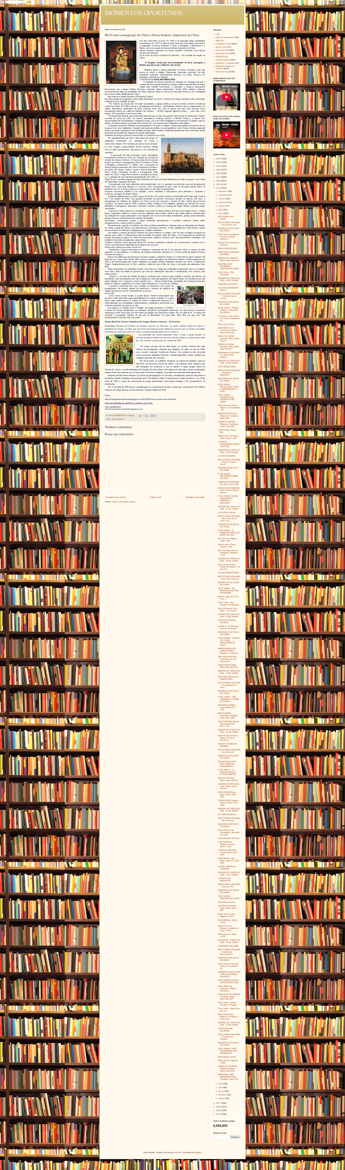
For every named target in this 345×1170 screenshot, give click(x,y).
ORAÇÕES (220, 56)
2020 (218, 181)
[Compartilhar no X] (149, 415)
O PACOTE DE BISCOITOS (224, 879)
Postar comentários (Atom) (123, 502)
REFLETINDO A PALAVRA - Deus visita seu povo (229, 577)
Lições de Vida (222, 50)
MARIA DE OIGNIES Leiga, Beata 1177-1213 (227, 707)
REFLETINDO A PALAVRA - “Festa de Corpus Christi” (229, 462)
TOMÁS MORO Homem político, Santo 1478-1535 (228, 802)
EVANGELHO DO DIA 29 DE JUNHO (228, 303)
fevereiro (222, 1095)
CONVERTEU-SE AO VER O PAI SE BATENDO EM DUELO (229, 974)
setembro (222, 202)
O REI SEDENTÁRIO (227, 367)
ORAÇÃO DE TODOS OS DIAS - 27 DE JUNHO (229, 507)
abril (220, 1087)
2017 (218, 1103)
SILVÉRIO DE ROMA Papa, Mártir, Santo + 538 (228, 908)
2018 (218, 188)
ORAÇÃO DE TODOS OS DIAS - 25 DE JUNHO (229, 615)
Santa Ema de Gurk (226, 324)
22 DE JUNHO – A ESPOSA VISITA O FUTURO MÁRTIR (227, 772)
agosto (221, 206)
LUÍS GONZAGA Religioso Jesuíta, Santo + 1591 (226, 844)
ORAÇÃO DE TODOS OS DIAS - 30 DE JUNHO (229, 279)
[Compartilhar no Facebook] (152, 415)
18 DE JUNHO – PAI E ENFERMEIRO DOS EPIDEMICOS (227, 1050)
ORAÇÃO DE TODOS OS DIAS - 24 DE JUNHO (229, 672)
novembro (223, 195)
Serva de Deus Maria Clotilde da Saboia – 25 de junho (229, 567)
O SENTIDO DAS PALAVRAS (225, 1029)
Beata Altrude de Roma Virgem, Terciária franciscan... (228, 738)
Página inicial (155, 497)
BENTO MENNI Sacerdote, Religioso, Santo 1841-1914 (228, 715)
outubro (222, 199)
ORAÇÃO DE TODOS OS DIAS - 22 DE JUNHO (229, 810)
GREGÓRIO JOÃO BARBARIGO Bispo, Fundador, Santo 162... (229, 1076)
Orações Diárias (222, 60)
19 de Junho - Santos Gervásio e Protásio (227, 1003)
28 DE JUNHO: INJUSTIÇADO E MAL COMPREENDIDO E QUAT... (228, 387)
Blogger (198, 1152)
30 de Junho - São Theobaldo (226, 273)
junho (221, 213)
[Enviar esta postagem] (140, 415)
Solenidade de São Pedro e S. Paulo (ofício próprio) (229, 354)
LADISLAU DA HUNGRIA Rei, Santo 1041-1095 (228, 483)
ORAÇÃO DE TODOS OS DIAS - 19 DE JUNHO (229, 1023)
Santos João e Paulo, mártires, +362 (227, 545)
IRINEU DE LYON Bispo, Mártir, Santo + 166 (228, 437)
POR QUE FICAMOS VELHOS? (227, 621)
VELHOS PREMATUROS (228, 573)
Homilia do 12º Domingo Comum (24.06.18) (228, 627)
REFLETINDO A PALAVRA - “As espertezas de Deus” (229, 685)
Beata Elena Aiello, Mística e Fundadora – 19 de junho (228, 1016)
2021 (218, 177)
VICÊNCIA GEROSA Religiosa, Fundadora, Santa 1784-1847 (228, 424)
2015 (218, 1110)
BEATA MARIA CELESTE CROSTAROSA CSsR (228, 981)
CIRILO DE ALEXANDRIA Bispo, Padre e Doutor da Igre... (228, 490)
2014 (218, 1114)
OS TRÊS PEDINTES (227, 814)
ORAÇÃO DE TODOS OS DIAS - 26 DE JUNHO (229, 559)
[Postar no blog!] (147, 415)
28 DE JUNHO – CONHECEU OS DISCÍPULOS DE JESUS (226, 398)
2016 (218, 1107)
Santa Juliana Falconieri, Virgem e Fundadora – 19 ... (228, 966)
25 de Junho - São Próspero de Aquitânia (228, 603)
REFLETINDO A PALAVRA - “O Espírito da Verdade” (229, 1036)
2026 (218, 159)
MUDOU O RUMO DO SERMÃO (227, 745)
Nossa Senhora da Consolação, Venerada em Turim (228, 832)
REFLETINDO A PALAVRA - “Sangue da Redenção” (229, 372)
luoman (178, 1152)
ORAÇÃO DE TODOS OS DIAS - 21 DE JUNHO (229, 873)
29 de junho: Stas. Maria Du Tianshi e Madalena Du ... (229, 318)
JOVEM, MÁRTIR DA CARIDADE (227, 867)
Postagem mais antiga (194, 497)
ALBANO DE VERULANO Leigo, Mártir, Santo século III (228, 786)
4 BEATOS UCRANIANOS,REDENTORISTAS (228, 444)
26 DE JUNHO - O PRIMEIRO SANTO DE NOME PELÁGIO (228, 532)
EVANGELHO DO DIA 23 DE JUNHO (228, 692)
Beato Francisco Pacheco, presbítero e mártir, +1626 (228, 928)
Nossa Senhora (118, 419)
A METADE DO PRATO (227, 284)
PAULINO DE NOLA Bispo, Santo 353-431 (228, 779)
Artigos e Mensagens (225, 37)
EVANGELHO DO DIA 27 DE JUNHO (228, 469)
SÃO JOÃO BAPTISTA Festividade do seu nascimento (227, 659)
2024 (218, 166)
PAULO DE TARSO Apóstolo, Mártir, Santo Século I (228, 338)
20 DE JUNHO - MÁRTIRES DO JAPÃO (229, 897)
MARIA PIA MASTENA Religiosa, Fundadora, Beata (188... (228, 415)
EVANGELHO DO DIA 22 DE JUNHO (228, 757)
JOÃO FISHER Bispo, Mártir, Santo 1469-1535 (227, 794)
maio (220, 1084)
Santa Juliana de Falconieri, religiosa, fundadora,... (227, 988)
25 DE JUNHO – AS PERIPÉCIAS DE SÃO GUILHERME (228, 590)
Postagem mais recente (116, 497)
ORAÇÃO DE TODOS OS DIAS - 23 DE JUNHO (229, 731)
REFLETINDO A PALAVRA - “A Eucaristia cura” (229, 223)
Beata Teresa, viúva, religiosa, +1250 (226, 915)
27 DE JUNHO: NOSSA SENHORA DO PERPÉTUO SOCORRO (228, 499)
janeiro (221, 1098)
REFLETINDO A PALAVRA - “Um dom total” (229, 751)
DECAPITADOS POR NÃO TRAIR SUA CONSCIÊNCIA (227, 764)
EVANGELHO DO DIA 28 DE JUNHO (228, 379)
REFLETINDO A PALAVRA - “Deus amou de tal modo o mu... (229, 518)
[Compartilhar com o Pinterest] (154, 415)
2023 (218, 170)
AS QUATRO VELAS (226, 512)
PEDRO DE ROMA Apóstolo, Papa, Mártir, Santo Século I (228, 346)
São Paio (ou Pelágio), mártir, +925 (227, 539)
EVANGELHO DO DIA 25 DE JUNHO (228, 583)
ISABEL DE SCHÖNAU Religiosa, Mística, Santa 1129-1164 (227, 1068)
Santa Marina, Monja (227, 1057)
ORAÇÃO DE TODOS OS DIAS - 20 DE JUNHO (229, 941)
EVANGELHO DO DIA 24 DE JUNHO (228, 633)
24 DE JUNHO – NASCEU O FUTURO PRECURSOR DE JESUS (229, 641)
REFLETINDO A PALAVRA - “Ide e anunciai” (229, 819)
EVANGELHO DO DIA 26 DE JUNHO (228, 525)
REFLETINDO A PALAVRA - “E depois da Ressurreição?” (229, 951)
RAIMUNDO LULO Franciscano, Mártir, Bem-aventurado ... (227, 330)
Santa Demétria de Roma (229, 838)
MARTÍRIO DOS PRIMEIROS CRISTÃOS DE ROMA (228, 266)
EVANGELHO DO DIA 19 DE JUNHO (228, 959)
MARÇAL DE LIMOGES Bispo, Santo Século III (228, 259)
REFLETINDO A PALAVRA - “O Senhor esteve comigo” (229, 296)
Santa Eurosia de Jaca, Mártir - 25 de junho (228, 609)
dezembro (223, 191)
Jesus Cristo (221, 47)
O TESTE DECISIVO (226, 456)
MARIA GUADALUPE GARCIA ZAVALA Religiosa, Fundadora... (229, 650)
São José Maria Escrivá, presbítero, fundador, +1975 (228, 552)
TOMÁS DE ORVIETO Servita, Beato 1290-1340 (227, 852)
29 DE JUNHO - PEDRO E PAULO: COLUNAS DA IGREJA (228, 310)
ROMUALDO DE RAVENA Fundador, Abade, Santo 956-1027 (229, 996)
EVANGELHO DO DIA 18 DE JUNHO (228, 1044)
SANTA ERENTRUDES (227, 248)
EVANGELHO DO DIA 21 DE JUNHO (228, 825)
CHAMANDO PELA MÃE (228, 946)
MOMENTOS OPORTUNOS (143, 12)
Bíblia (218, 40)
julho (220, 210)
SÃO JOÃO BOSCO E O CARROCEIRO (228, 678)
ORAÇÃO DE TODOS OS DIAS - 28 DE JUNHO (229, 451)
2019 (218, 184)
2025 (218, 162)
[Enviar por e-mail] (144, 415)
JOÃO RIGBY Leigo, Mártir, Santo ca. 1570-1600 (228, 860)
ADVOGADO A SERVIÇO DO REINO (228, 253)
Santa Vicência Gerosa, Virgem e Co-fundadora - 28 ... (229, 407)
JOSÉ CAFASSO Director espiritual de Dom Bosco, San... (228, 723)
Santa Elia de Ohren (226, 902)
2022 (218, 173)
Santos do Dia (222, 72)
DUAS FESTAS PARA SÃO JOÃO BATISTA (228, 666)
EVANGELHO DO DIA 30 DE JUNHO (228, 229)
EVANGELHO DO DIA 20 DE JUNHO (228, 891)
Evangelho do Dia (223, 44)
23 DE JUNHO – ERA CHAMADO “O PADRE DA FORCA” (228, 699)
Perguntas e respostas (225, 63)
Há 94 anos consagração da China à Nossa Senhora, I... (228, 236)
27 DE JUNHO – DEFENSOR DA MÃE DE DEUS (228, 476)
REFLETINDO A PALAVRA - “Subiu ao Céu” (229, 885)
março (221, 1091)
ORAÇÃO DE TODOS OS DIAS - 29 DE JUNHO (229, 362)
